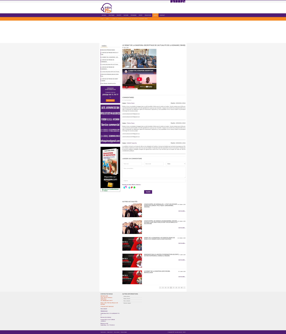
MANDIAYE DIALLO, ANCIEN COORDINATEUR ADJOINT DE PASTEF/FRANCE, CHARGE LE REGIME (161, 255)
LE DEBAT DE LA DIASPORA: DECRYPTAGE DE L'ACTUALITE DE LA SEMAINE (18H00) (129, 18)
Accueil (104, 15)
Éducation (148, 15)
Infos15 (184, 332)
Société (119, 15)
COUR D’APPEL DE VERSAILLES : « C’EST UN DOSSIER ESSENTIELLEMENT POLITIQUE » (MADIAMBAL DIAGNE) (160, 205)
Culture (126, 15)
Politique (111, 15)
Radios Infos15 (127, 298)
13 (181, 287)
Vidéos (155, 15)
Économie (133, 15)
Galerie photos (127, 296)
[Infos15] (106, 8)
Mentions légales (127, 303)
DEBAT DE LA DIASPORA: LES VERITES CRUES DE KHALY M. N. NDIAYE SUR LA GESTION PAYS (159, 238)
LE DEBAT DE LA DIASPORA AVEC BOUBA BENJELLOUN (157, 271)
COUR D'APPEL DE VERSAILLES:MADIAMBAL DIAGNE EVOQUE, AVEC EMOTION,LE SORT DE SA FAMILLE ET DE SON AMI (161, 222)
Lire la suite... (182, 211)
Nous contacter (110, 100)
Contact (162, 15)
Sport (140, 15)
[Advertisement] (143, 31)
